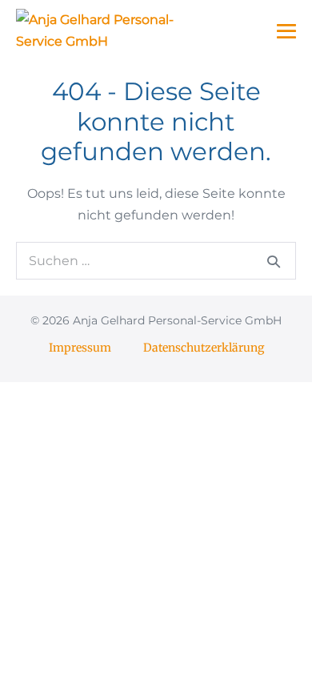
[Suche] (273, 261)
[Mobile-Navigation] (286, 31)
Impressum (80, 347)
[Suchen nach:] (156, 260)
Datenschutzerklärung (203, 347)
